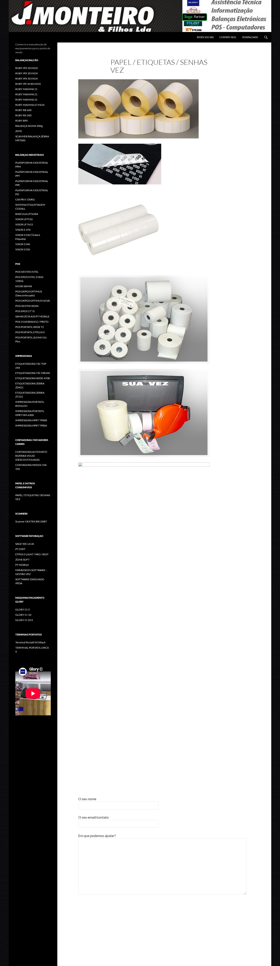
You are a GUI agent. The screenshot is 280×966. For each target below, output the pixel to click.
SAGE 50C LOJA (24, 543)
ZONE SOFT (22, 559)
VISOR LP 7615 (24, 224)
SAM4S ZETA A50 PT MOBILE (32, 316)
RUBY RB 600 (23, 110)
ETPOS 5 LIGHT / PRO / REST (32, 554)
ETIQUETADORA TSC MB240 (32, 373)
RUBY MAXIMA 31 (26, 99)
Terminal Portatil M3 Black (30, 642)
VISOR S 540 (22, 244)
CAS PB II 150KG (25, 199)
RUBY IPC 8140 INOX (28, 83)
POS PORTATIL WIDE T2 (29, 327)
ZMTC (18, 131)
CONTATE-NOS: (227, 37)
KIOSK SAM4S (23, 286)
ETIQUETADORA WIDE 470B (32, 378)
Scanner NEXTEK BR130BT (31, 521)
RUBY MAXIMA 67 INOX (30, 104)
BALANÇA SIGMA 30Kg (29, 125)
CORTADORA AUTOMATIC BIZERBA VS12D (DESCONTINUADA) (31, 455)
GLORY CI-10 (23, 614)
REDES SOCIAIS (205, 37)
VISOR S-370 (22, 229)
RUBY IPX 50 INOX (26, 78)
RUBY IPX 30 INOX (26, 73)
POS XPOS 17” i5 (25, 311)
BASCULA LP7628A (26, 214)
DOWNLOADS (250, 37)
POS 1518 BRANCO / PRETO (32, 321)
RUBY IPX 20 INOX (26, 68)
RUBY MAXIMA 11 (26, 89)
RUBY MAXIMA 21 (26, 94)
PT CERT (20, 549)
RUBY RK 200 (23, 115)
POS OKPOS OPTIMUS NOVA (32, 300)
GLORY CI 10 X (24, 620)
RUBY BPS (21, 120)
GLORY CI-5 (22, 609)
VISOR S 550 (22, 249)
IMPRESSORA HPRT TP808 (31, 420)
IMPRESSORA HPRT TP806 (31, 425)
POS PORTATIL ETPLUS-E (30, 332)
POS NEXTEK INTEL (26, 271)
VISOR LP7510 (24, 219)
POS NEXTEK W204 (26, 306)
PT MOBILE (22, 564)
